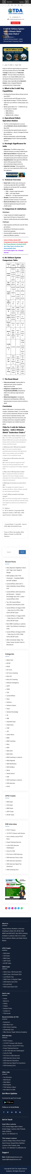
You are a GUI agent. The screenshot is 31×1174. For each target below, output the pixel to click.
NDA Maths (6, 1082)
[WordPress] (16, 1112)
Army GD (9, 676)
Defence (7, 508)
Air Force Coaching (12, 673)
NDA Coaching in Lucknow (14, 757)
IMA (7, 718)
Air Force (9, 670)
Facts (8, 709)
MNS (7, 738)
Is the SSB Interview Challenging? (13, 1050)
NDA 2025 (9, 751)
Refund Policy (7, 1008)
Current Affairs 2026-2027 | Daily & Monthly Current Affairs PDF (15, 586)
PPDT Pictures (11, 830)
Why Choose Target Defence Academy (15, 1032)
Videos (5, 1006)
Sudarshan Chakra (17, 515)
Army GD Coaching (12, 679)
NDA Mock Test (8, 1024)
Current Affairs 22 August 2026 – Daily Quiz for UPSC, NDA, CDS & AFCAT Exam (15, 610)
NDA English (7, 1085)
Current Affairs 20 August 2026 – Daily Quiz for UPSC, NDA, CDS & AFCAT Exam (15, 634)
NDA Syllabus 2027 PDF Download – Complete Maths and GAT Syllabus (15, 578)
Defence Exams (11, 705)
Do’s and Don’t (7, 984)
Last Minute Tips (8, 977)
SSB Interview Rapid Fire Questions (14, 1063)
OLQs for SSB (10, 851)
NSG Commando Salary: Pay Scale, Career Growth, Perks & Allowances (15, 642)
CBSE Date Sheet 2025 (10, 987)
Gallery (5, 1003)
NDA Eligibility (10, 760)
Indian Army (10, 725)
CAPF (8, 686)
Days (8, 699)
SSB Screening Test (12, 869)
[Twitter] (7, 1112)
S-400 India (17, 512)
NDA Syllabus (10, 767)
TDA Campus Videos (9, 1087)
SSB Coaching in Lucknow (14, 780)
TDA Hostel (6, 1013)
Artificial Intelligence (12, 683)
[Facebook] (3, 1112)
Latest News (10, 734)
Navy (7, 744)
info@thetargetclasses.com (16, 19)
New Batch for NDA (9, 1089)
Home (5, 998)
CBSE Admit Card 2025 (10, 982)
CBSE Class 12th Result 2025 (12, 974)
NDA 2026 (9, 754)
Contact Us (6, 1011)
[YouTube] (20, 1112)
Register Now (15, 23)
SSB (7, 777)
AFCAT (8, 663)
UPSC (8, 786)
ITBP (7, 728)
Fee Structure (7, 1077)
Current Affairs (10, 696)
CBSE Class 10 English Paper (12, 979)
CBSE (8, 689)
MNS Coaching (10, 741)
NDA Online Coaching (9, 1027)
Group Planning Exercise (13, 842)
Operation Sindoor (8, 512)
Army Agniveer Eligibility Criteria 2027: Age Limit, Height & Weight (16, 570)
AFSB (8, 666)
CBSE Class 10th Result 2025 (12, 972)
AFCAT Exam (10, 815)
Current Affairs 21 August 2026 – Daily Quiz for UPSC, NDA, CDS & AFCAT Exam (15, 618)
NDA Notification (11, 764)
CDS (7, 692)
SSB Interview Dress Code (14, 857)
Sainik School (10, 773)
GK (7, 715)
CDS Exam (9, 805)
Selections (6, 1022)
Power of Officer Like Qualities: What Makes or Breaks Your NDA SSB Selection (14, 534)
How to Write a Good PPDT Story (13, 1046)
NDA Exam (9, 802)
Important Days (11, 721)
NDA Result (6, 1080)
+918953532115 (16, 17)
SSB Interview (10, 783)
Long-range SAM (19, 510)
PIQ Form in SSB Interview (14, 854)
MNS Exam (9, 808)
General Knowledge (12, 712)
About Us (6, 1001)
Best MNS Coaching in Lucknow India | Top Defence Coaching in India (16, 626)
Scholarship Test (8, 1029)
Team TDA (18, 65)
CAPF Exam (10, 811)
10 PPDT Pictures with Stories (15, 833)
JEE (7, 731)
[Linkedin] (12, 1112)
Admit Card (9, 660)
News (8, 770)
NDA (7, 747)
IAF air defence (9, 510)
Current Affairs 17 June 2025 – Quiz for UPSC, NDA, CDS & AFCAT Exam (15, 525)
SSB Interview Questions (14, 861)
